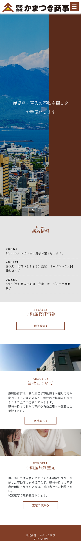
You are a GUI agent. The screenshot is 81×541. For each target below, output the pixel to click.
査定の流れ (39, 505)
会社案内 (40, 421)
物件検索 (39, 326)
